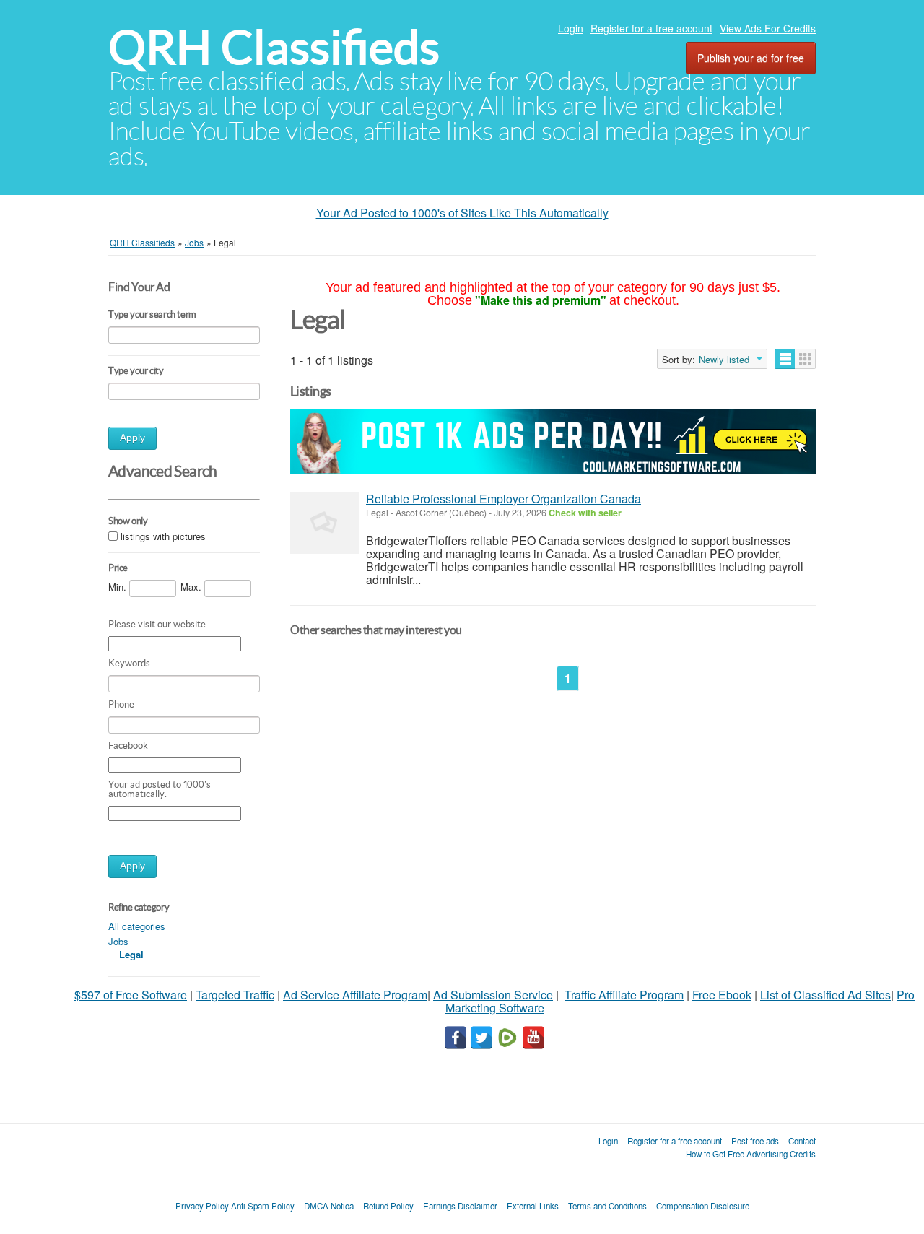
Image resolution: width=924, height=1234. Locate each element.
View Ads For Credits (768, 28)
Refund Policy (388, 1206)
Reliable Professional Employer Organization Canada (503, 498)
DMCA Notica (329, 1206)
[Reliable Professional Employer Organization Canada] (324, 523)
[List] (785, 359)
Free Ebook (721, 994)
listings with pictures (163, 537)
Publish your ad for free (750, 58)
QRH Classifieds (274, 47)
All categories (136, 926)
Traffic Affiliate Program (624, 994)
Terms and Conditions (607, 1206)
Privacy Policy (202, 1206)
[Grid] (805, 359)
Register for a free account (651, 28)
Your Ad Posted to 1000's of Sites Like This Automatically (462, 212)
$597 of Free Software (130, 994)
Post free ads (755, 1141)
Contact (802, 1141)
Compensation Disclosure (702, 1206)
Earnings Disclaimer (460, 1206)
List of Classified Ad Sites (825, 994)
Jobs (118, 941)
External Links (533, 1206)
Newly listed (724, 359)
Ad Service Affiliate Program (355, 994)
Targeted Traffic (235, 994)
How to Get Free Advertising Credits (751, 1154)
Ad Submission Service (493, 994)
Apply (132, 438)
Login (570, 28)
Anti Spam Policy (263, 1206)
